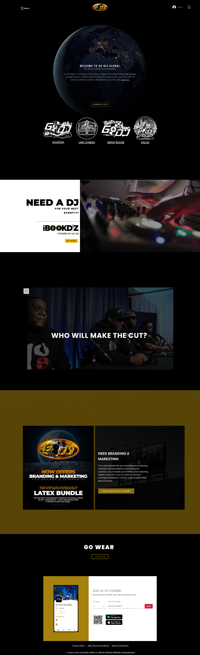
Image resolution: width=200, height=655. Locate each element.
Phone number (114, 601)
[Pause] (25, 366)
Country (96, 601)
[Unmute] (29, 366)
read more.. (125, 79)
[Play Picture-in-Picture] (170, 366)
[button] (189, 7)
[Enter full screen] (174, 366)
